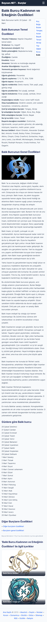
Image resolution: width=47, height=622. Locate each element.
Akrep (38, 43)
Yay (37, 46)
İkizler (38, 27)
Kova (38, 52)
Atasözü (23, 612)
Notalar (40, 612)
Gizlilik (22, 618)
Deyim (31, 612)
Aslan (38, 33)
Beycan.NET (9, 3)
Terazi (38, 40)
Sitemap (39, 615)
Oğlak (38, 49)
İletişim (30, 618)
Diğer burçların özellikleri (13, 526)
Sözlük (24, 615)
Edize (31, 615)
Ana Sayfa (7, 612)
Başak (38, 36)
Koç (37, 21)
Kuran (5, 615)
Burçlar (22, 3)
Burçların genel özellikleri (13, 530)
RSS (15, 618)
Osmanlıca (14, 615)
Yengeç (39, 30)
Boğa (38, 24)
